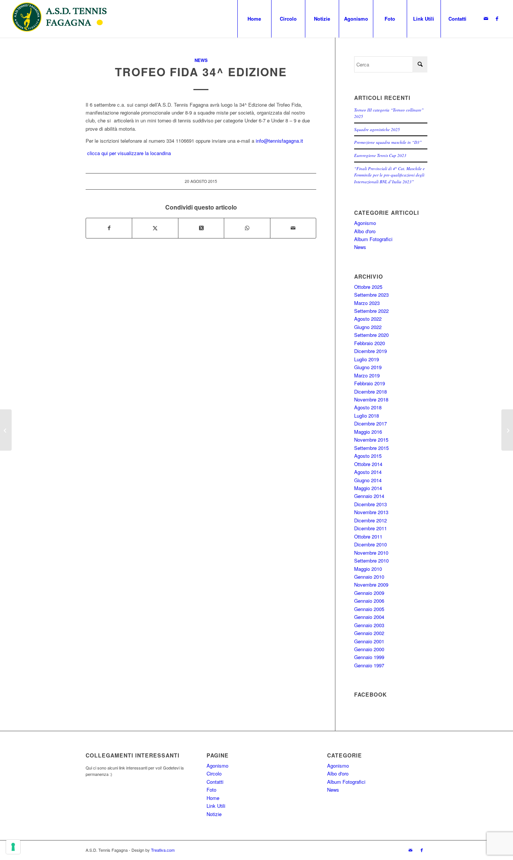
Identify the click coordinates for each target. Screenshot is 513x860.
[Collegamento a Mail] (486, 18)
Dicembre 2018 (370, 391)
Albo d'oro (365, 231)
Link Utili (216, 805)
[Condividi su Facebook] (109, 228)
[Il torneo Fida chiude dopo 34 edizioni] (507, 430)
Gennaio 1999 (369, 657)
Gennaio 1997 (369, 665)
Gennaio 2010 (369, 576)
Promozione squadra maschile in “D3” (388, 142)
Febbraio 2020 (369, 343)
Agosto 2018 (368, 407)
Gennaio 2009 (369, 592)
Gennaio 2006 (369, 600)
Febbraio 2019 (369, 383)
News (201, 60)
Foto (211, 789)
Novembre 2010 (371, 552)
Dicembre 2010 (370, 544)
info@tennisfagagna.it (279, 140)
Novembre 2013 (371, 512)
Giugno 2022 (368, 326)
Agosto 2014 (368, 471)
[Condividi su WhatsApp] (247, 228)
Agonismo (365, 222)
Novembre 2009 (371, 584)
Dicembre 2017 (370, 423)
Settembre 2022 (371, 310)
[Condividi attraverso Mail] (293, 228)
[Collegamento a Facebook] (497, 18)
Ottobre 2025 (368, 286)
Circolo (214, 773)
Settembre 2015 (371, 447)
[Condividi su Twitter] (155, 228)
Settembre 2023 (371, 294)
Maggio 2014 (368, 488)
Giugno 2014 (368, 480)
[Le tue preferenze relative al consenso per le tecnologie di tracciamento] (13, 847)
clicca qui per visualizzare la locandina (128, 153)
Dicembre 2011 (370, 528)
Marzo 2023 (367, 302)
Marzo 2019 (367, 375)
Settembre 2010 (371, 560)
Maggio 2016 (368, 431)
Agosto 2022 (368, 318)
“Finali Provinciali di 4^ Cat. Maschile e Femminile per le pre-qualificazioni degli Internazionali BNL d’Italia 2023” (389, 175)
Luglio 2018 (366, 415)
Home (213, 797)
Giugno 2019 (368, 367)
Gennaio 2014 (369, 495)
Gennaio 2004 (369, 616)
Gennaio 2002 (369, 633)
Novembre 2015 (371, 439)
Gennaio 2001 (369, 641)
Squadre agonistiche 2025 (377, 129)
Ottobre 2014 (368, 464)
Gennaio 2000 (369, 649)
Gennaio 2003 (369, 625)
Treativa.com (163, 850)
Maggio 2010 (368, 568)
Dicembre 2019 (370, 351)
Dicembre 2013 (370, 504)
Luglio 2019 (366, 359)
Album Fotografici (373, 239)
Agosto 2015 (368, 455)
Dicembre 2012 (370, 520)
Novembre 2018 (371, 399)
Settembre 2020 (371, 334)
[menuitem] (254, 19)
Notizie (214, 814)
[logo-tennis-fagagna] (62, 19)
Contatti (215, 781)
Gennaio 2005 (369, 609)
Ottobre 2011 (368, 536)
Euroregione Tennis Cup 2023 (380, 155)
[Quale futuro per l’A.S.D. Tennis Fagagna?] (6, 430)
